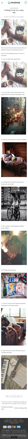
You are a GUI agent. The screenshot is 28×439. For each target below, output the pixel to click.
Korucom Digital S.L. (6, 432)
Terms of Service (9, 422)
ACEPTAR (14, 437)
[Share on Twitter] (12, 396)
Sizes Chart (9, 419)
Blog (20, 419)
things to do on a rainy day (10, 403)
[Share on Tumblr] (21, 396)
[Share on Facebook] (9, 396)
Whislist (21, 420)
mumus (22, 16)
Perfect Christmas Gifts (20, 408)
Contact (15, 419)
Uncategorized (14, 8)
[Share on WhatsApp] (7, 396)
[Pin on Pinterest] (18, 396)
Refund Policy (8, 420)
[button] (2, 3)
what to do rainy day (21, 403)
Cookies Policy (14, 423)
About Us (15, 420)
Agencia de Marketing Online (19, 432)
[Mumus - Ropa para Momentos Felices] (14, 2)
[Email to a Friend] (15, 396)
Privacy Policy (19, 422)
